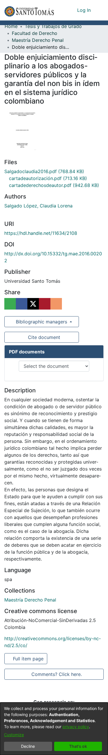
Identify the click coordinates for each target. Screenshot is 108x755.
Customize (14, 734)
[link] (44, 171)
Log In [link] (84, 10)
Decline (28, 746)
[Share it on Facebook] (21, 304)
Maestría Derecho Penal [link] (38, 40)
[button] (29, 10)
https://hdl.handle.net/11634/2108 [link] (40, 233)
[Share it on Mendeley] (44, 304)
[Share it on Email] (56, 304)
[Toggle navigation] (99, 10)
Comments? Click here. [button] (56, 674)
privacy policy (75, 726)
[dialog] (54, 728)
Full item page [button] (29, 659)
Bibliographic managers (41, 322)
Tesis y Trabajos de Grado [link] (53, 26)
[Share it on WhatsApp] (10, 304)
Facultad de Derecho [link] (34, 33)
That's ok (78, 746)
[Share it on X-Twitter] (33, 304)
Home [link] (11, 26)
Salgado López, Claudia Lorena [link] (38, 206)
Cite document (43, 337)
